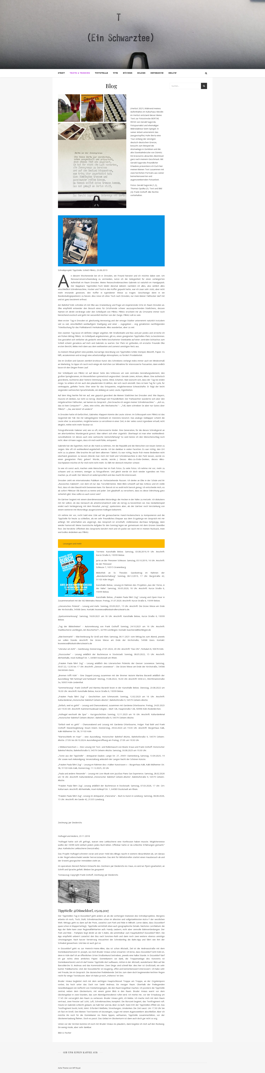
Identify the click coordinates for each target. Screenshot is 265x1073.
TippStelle (101, 73)
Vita (115, 73)
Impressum (157, 73)
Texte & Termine (80, 73)
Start (61, 73)
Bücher (127, 73)
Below (173, 73)
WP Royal (76, 1068)
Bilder (141, 73)
